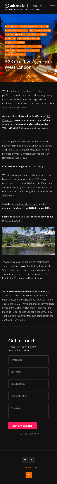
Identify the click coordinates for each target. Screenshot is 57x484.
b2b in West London (14, 42)
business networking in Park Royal (22, 50)
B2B (7, 26)
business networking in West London (23, 46)
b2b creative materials (16, 30)
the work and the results (34, 128)
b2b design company (37, 34)
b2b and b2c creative (15, 54)
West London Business (27, 153)
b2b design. (38, 166)
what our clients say (25, 203)
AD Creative (31, 467)
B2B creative (42, 26)
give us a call (22, 216)
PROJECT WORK (12, 220)
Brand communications (22, 26)
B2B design (10, 38)
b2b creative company (28, 38)
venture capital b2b (15, 34)
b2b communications (40, 30)
